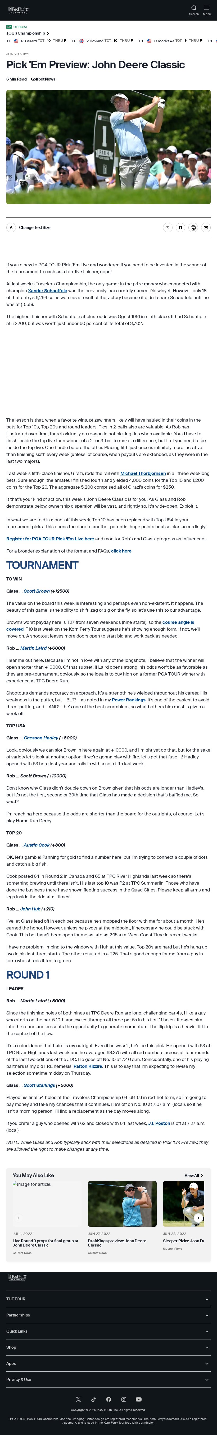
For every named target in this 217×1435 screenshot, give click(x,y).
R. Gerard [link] (29, 41)
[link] (18, 10)
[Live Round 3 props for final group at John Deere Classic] (47, 1204)
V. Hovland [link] (95, 41)
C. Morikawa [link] (164, 41)
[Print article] (193, 227)
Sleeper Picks (172, 1248)
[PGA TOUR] (17, 1277)
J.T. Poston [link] (159, 1123)
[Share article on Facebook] (180, 227)
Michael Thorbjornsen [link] (143, 473)
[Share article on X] (168, 227)
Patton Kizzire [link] (88, 1066)
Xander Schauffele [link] (47, 291)
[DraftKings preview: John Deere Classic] (122, 1204)
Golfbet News (22, 1253)
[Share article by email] (206, 227)
